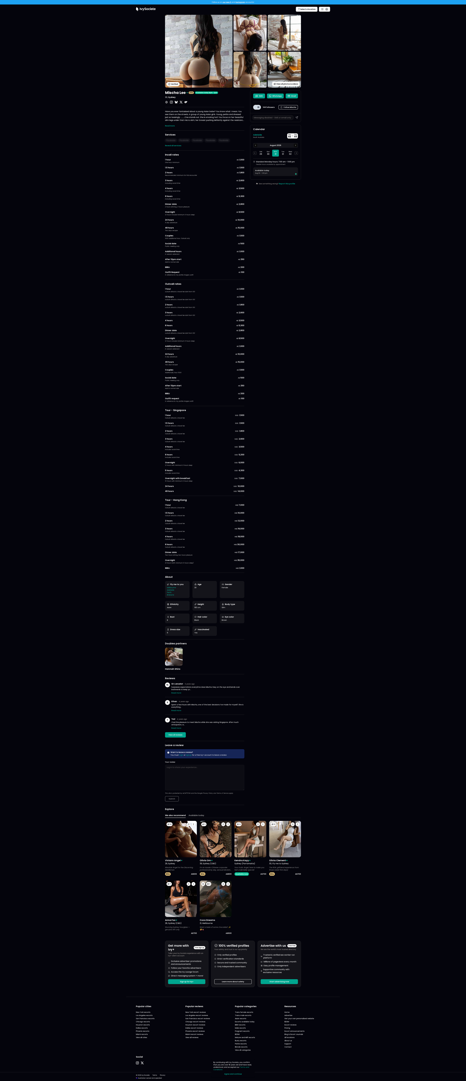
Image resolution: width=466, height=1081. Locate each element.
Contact (288, 1047)
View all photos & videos (287, 84)
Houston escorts (143, 1025)
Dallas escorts (142, 1028)
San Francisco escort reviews (197, 1018)
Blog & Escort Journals (293, 1034)
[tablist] (233, 815)
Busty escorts (240, 1040)
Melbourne (171, 587)
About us (288, 1040)
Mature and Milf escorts (245, 1037)
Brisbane (170, 595)
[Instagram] (171, 102)
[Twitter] (181, 102)
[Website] (166, 102)
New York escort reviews (195, 1012)
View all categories (243, 1050)
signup (188, 755)
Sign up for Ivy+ (186, 981)
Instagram (240, 2)
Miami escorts (142, 1034)
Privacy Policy (208, 793)
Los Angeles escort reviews (196, 1015)
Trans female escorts (244, 1012)
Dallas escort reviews (194, 1028)
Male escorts (240, 1028)
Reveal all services (173, 145)
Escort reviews (290, 1025)
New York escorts (143, 1012)
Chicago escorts (143, 1021)
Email (293, 96)
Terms (154, 1075)
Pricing (287, 1028)
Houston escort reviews (195, 1025)
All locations (289, 1037)
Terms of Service (223, 793)
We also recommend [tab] (175, 815)
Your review (170, 762)
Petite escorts (241, 1044)
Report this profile (287, 183)
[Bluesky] (176, 102)
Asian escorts (240, 1018)
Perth (169, 592)
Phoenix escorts (142, 1031)
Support (287, 1044)
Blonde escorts (241, 1047)
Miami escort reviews (194, 1034)
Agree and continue (233, 1074)
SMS (261, 96)
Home (287, 1012)
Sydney (172, 97)
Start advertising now (279, 981)
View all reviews (175, 735)
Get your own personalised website (299, 1018)
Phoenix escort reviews (195, 1031)
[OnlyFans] (185, 102)
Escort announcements (294, 1031)
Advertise (288, 1015)
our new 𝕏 (227, 2)
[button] (288, 107)
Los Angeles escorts (144, 1015)
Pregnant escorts (242, 1031)
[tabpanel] (233, 877)
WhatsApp (277, 96)
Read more (170, 126)
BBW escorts (240, 1025)
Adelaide (170, 590)
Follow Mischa (290, 107)
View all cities (141, 1037)
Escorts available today (244, 1021)
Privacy (162, 1075)
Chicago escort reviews (195, 1021)
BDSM (237, 1034)
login (181, 755)
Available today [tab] (196, 815)
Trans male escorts (243, 1015)
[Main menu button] (324, 9)
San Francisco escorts (145, 1018)
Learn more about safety (233, 981)
